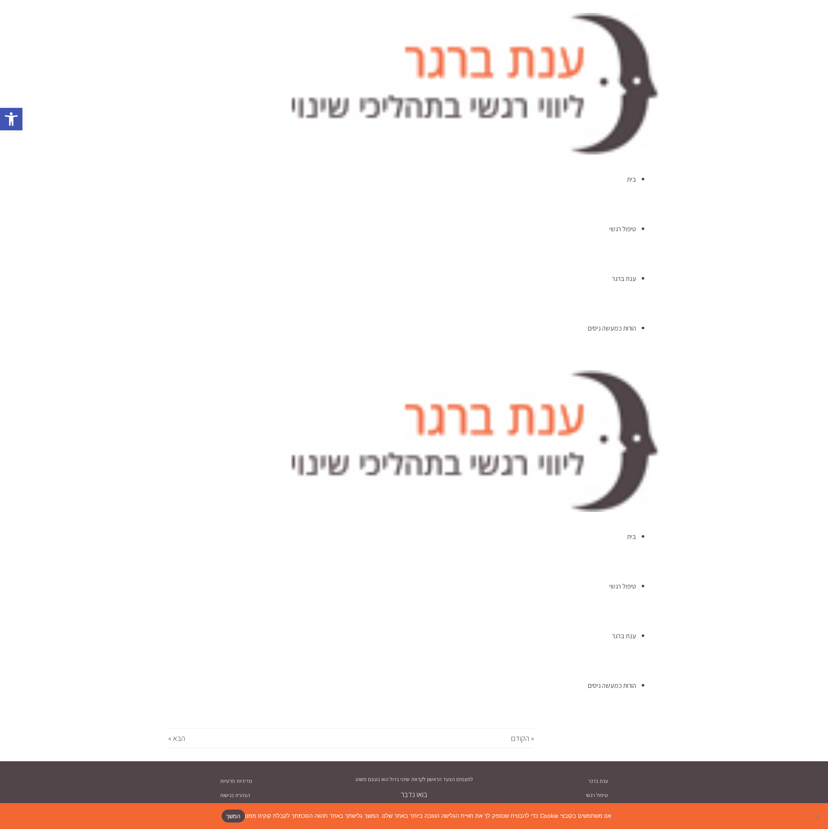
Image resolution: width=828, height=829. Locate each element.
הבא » (176, 738)
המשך (233, 816)
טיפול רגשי (597, 795)
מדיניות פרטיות (236, 781)
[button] (11, 119)
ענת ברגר (598, 781)
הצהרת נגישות (235, 795)
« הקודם (522, 738)
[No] (817, 816)
